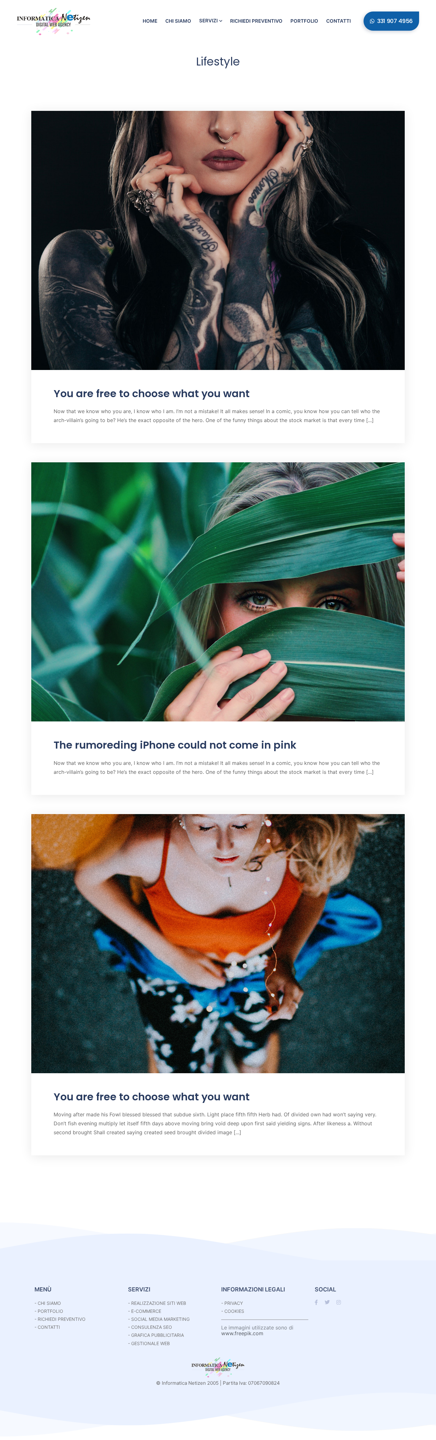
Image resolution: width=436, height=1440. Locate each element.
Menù (42, 1289)
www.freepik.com (242, 1333)
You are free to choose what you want (152, 393)
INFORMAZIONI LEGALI (253, 1289)
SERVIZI (139, 1289)
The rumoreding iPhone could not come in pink (175, 745)
